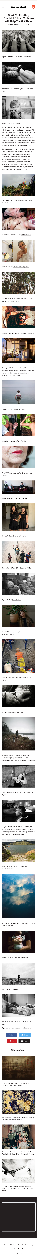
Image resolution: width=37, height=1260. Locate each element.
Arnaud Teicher (26, 568)
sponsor (28, 1028)
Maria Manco (23, 958)
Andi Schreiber (26, 235)
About (5, 1245)
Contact (20, 1245)
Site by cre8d (18, 1254)
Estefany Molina (7, 926)
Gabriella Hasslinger (13, 989)
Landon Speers (20, 409)
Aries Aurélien (16, 600)
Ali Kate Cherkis (15, 375)
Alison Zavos (14, 24)
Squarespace (6, 157)
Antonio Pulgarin (20, 536)
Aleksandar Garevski (24, 57)
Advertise (12, 1245)
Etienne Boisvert (14, 301)
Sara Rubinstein (17, 123)
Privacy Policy (29, 1245)
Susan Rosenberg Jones (21, 267)
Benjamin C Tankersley (27, 760)
